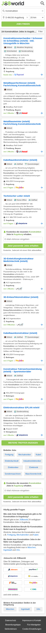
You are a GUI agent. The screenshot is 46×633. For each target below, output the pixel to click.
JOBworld (23, 520)
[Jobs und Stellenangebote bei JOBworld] (12, 3)
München (32, 547)
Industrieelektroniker (32, 461)
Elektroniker (13, 467)
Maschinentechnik (33, 474)
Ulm (18, 550)
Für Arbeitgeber (34, 625)
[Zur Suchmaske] (43, 3)
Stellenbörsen (11, 629)
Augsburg (32, 31)
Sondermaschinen (13, 474)
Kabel (38, 455)
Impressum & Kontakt (31, 620)
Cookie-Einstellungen (31, 629)
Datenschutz (10, 620)
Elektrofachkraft (11, 461)
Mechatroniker (24, 455)
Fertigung (9, 455)
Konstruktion (11, 31)
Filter (40, 31)
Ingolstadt (7, 550)
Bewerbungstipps (13, 625)
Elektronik (33, 467)
